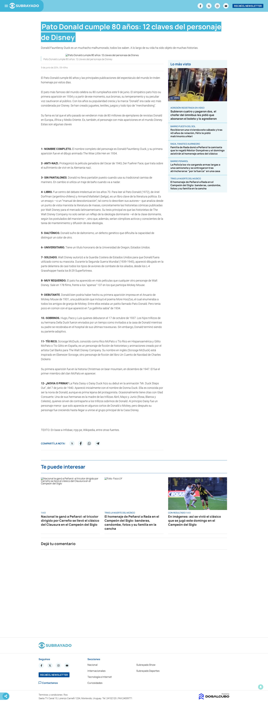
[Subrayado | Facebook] (200, 5)
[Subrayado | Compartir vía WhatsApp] (89, 443)
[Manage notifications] (260, 686)
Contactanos (50, 682)
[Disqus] (134, 592)
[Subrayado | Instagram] (217, 5)
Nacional (92, 664)
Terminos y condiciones (51, 694)
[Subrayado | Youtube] (226, 5)
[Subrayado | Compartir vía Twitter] (72, 443)
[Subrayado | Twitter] (209, 5)
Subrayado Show (145, 664)
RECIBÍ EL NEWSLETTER (248, 6)
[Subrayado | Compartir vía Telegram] (98, 443)
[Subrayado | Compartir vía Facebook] (81, 443)
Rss (66, 694)
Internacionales (96, 670)
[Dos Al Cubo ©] (214, 698)
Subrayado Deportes (147, 670)
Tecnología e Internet (99, 677)
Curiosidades (94, 683)
